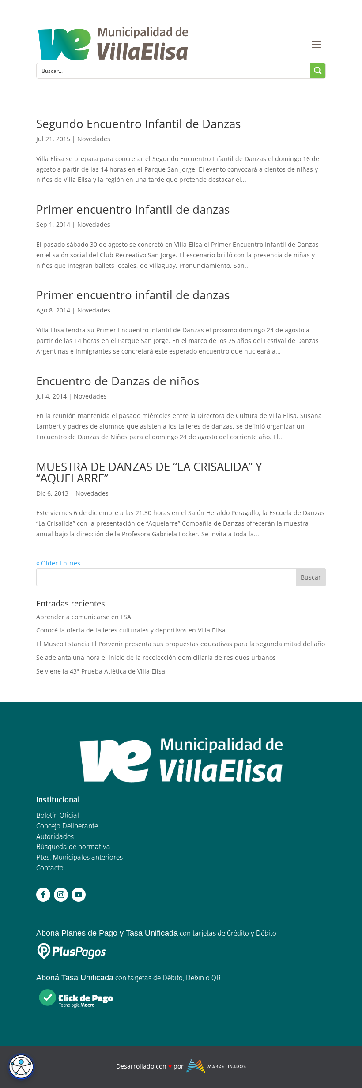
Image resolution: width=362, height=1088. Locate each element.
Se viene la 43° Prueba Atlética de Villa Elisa (100, 671)
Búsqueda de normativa (73, 847)
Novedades (93, 139)
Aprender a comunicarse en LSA (83, 617)
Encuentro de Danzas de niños (117, 381)
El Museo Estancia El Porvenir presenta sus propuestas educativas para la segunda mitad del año (180, 644)
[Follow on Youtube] (79, 895)
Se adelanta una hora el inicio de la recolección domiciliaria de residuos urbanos (156, 657)
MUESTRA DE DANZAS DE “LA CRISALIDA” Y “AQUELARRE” (149, 472)
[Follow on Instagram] (61, 895)
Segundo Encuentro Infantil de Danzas (138, 124)
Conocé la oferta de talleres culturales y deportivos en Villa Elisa (131, 630)
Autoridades (55, 837)
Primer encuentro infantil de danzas (133, 209)
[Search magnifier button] (317, 70)
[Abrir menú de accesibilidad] (21, 1066)
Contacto (50, 869)
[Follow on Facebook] (43, 895)
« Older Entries (58, 563)
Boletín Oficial (57, 816)
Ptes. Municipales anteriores (79, 858)
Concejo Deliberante (67, 827)
